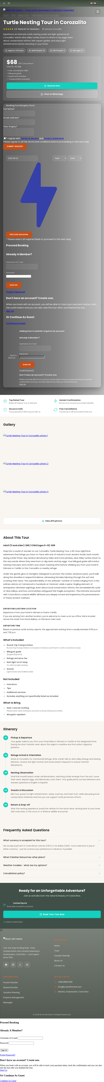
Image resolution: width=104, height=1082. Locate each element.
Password (10, 273)
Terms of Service (30, 138)
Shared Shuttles (10, 987)
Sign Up (10, 311)
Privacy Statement (54, 138)
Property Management (13, 997)
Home (57, 945)
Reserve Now (53, 85)
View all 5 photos (53, 521)
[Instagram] (13, 965)
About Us (58, 960)
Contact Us (59, 965)
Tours (56, 950)
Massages (7, 1002)
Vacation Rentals (62, 955)
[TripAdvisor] (27, 965)
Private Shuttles (10, 982)
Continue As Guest (16, 323)
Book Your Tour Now (53, 914)
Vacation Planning (11, 992)
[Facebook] (6, 965)
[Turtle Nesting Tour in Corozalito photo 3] (52, 503)
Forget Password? (15, 291)
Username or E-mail (14, 262)
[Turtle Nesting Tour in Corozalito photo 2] (52, 475)
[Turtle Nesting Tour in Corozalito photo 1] (52, 447)
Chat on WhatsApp (53, 94)
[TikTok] (20, 965)
